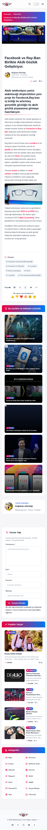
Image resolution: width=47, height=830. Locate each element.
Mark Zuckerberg (13, 271)
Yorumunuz (10, 544)
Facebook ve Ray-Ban (15, 266)
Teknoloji (17, 14)
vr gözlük (10, 275)
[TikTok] (34, 825)
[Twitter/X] (18, 825)
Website (9, 591)
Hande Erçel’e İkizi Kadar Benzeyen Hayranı (33, 733)
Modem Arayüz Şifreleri (31, 713)
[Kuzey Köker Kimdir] (23, 640)
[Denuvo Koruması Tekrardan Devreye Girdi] (15, 675)
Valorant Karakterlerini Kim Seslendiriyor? (33, 694)
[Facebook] (12, 825)
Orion (27, 271)
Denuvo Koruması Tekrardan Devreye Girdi (33, 675)
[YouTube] (29, 825)
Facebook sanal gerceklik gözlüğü (19, 261)
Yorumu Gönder (16, 603)
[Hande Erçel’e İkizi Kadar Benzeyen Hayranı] (15, 732)
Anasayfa (7, 14)
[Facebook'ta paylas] (14, 287)
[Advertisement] (23, 51)
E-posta (9, 580)
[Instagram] (23, 825)
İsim (8, 569)
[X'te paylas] (20, 287)
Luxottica (32, 266)
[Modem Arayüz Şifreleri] (15, 713)
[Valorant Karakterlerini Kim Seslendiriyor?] (15, 694)
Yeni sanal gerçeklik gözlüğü (29, 275)
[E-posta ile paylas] (31, 287)
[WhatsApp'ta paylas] (25, 287)
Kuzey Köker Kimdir (13, 654)
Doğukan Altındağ (19, 73)
